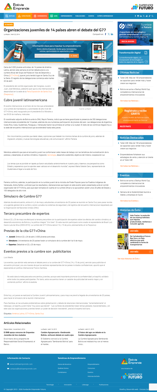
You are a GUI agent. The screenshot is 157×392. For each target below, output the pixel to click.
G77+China (14, 75)
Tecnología (50, 385)
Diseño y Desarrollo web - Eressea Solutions (136, 389)
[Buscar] (152, 16)
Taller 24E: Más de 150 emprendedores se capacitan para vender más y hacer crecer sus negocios (136, 80)
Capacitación (26, 16)
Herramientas (42, 16)
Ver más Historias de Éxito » (129, 259)
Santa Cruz (39, 314)
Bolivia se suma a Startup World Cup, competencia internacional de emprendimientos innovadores (135, 92)
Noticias (12, 16)
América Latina (18, 314)
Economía (9, 24)
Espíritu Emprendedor (105, 16)
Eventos (91, 16)
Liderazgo (85, 385)
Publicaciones (80, 16)
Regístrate (125, 126)
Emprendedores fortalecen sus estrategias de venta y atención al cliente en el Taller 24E (136, 157)
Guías (56, 16)
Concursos (91, 368)
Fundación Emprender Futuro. (34, 389)
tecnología (51, 155)
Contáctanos (62, 372)
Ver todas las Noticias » (129, 101)
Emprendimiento (66, 16)
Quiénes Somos (63, 368)
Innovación (68, 385)
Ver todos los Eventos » (129, 201)
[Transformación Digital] (133, 57)
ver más (134, 230)
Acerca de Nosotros (64, 364)
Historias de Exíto (94, 376)
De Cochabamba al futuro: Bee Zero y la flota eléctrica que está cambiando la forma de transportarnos (140, 240)
